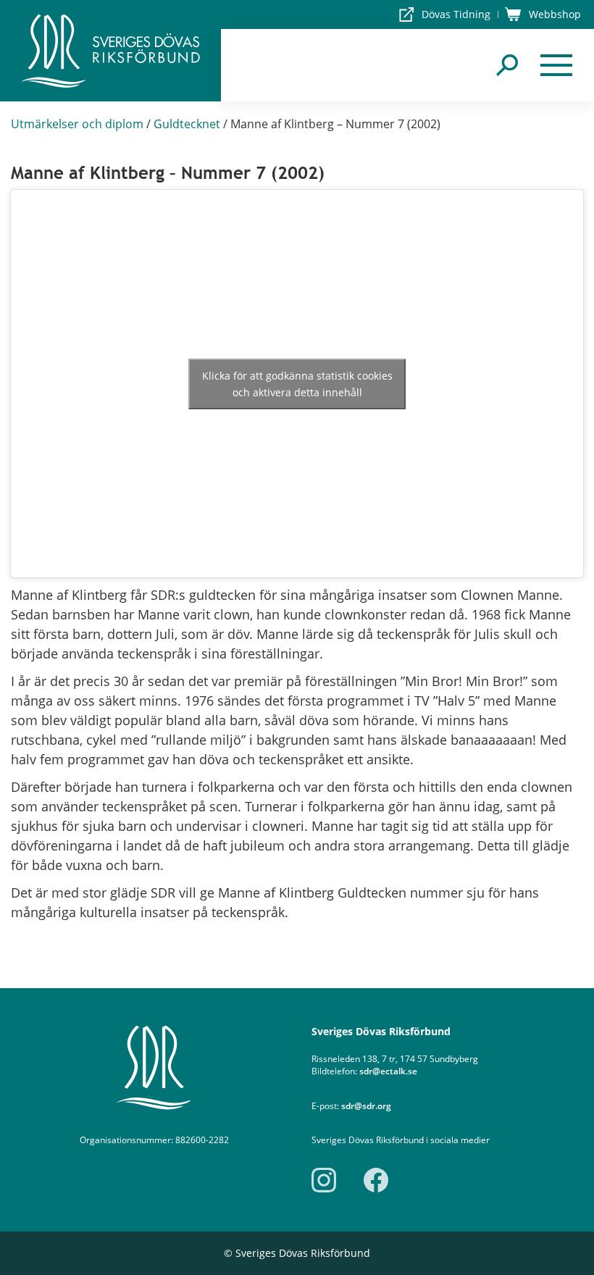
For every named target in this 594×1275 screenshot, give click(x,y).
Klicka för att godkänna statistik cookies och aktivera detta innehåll (297, 384)
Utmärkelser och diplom (77, 124)
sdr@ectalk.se (388, 1071)
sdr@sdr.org (366, 1106)
